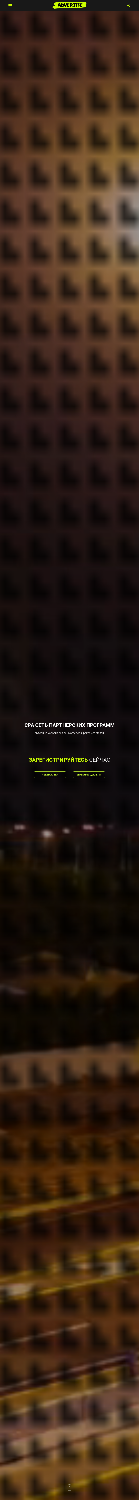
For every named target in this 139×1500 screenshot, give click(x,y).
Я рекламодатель (89, 774)
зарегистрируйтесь (58, 760)
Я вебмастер (50, 774)
